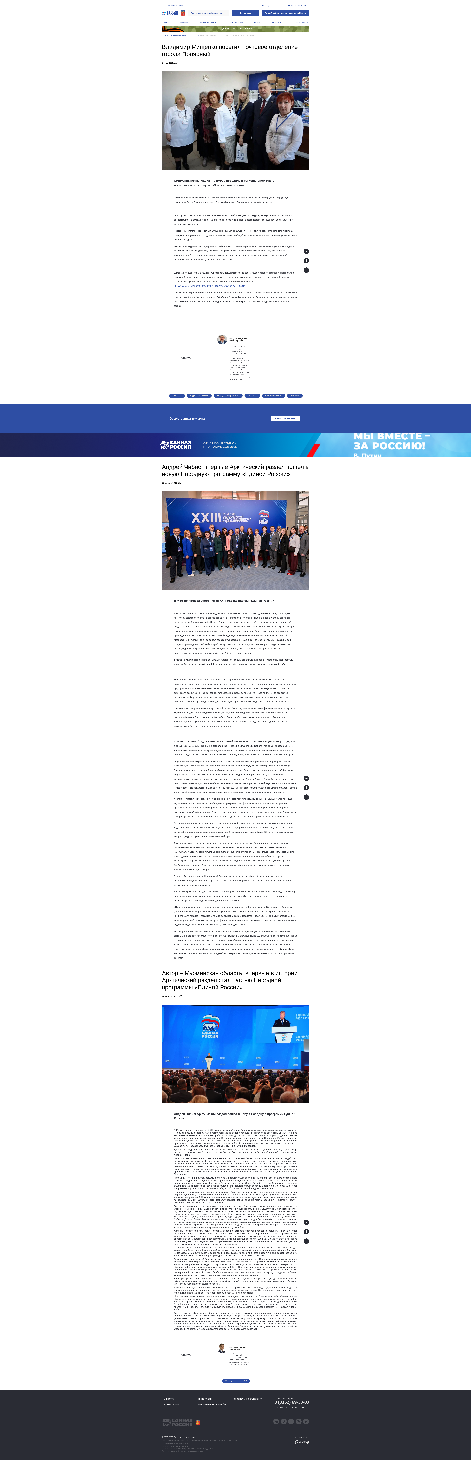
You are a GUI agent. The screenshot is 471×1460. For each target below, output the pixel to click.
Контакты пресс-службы (212, 1404)
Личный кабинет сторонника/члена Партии (285, 13)
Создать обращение (285, 418)
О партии (165, 22)
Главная (165, 35)
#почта (252, 396)
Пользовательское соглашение (176, 1444)
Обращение (245, 13)
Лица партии (185, 22)
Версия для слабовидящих (297, 5)
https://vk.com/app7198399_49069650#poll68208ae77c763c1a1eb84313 (209, 286)
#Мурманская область (199, 396)
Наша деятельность (208, 22)
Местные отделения (234, 22)
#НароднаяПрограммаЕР (236, 1381)
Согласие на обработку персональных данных (182, 1451)
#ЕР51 (177, 396)
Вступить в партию (300, 22)
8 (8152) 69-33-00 (292, 1402)
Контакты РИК (172, 1404)
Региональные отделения (247, 1398)
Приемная (257, 22)
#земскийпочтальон (273, 396)
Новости (193, 35)
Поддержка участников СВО (236, 29)
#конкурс (295, 396)
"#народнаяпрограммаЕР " (228, 396)
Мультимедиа (277, 22)
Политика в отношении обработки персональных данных (187, 1449)
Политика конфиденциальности (176, 1446)
